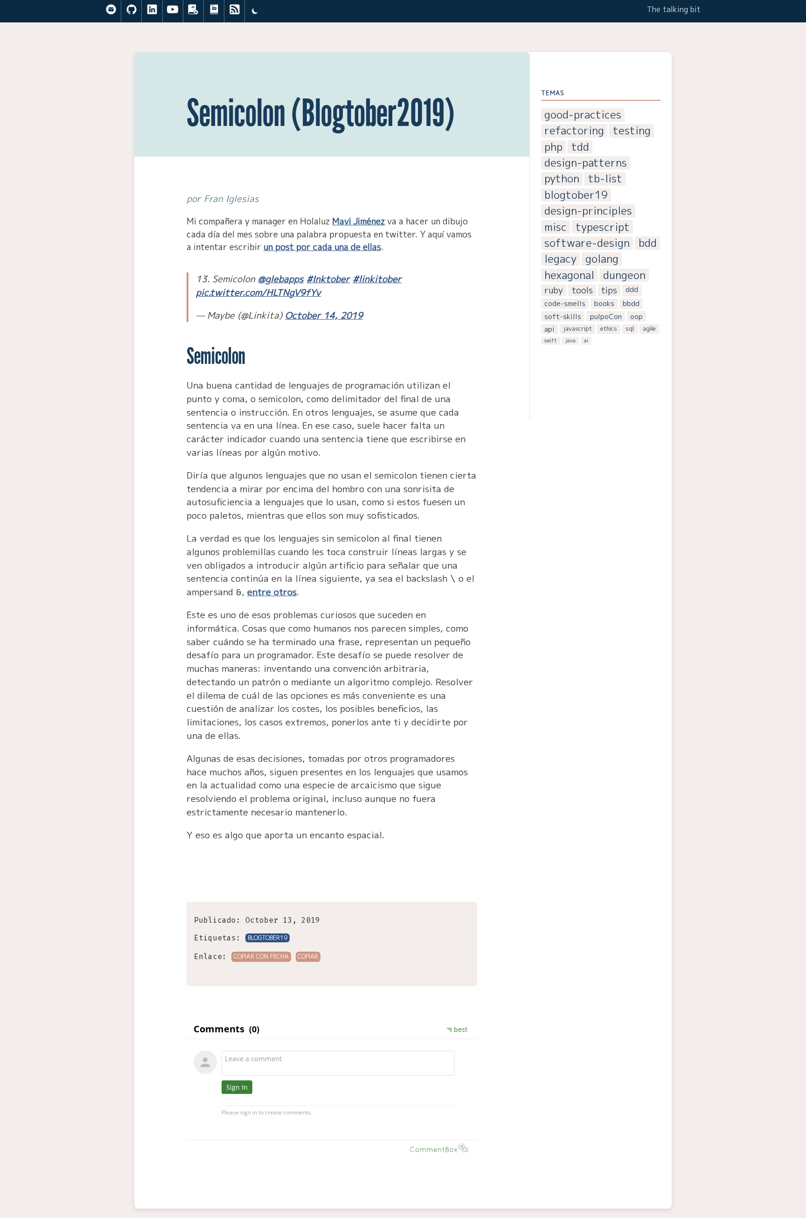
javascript (577, 328)
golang (601, 259)
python (561, 179)
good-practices (582, 115)
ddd (631, 289)
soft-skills (562, 316)
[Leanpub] (193, 11)
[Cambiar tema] (254, 11)
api (549, 329)
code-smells (564, 303)
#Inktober (328, 278)
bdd (648, 243)
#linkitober (377, 278)
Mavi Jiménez (358, 221)
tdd (580, 147)
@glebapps (281, 278)
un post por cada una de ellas (322, 247)
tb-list (605, 179)
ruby (553, 290)
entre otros (272, 591)
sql (629, 328)
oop (636, 316)
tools (582, 290)
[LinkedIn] (152, 11)
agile (649, 328)
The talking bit (674, 9)
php (553, 147)
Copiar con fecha (261, 956)
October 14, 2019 (324, 315)
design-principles (588, 211)
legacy (560, 259)
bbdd (631, 303)
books (604, 303)
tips (609, 290)
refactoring (574, 131)
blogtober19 (576, 195)
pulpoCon (606, 316)
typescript (603, 227)
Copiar (308, 956)
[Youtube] (172, 11)
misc (555, 227)
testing (632, 131)
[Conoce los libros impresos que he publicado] (214, 11)
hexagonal (569, 275)
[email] (111, 11)
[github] (131, 11)
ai (586, 340)
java (571, 340)
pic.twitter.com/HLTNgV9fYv (258, 292)
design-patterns (585, 163)
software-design (587, 243)
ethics (608, 328)
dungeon (624, 275)
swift (550, 340)
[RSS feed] (234, 11)
